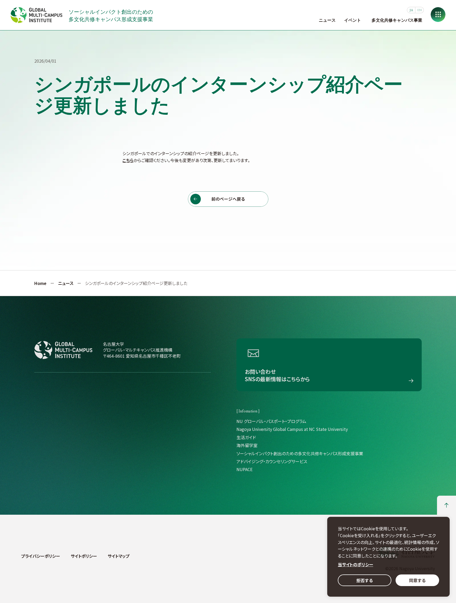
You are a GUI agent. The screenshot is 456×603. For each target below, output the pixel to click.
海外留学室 (247, 445)
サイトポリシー (84, 556)
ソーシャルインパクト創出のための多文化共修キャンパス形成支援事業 (299, 453)
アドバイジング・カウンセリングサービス (271, 461)
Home (40, 283)
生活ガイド (246, 437)
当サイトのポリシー (355, 564)
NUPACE (244, 469)
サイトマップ (119, 556)
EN (419, 10)
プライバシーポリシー (40, 556)
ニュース (65, 283)
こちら (128, 160)
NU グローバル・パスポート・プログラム (271, 421)
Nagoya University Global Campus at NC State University (292, 429)
